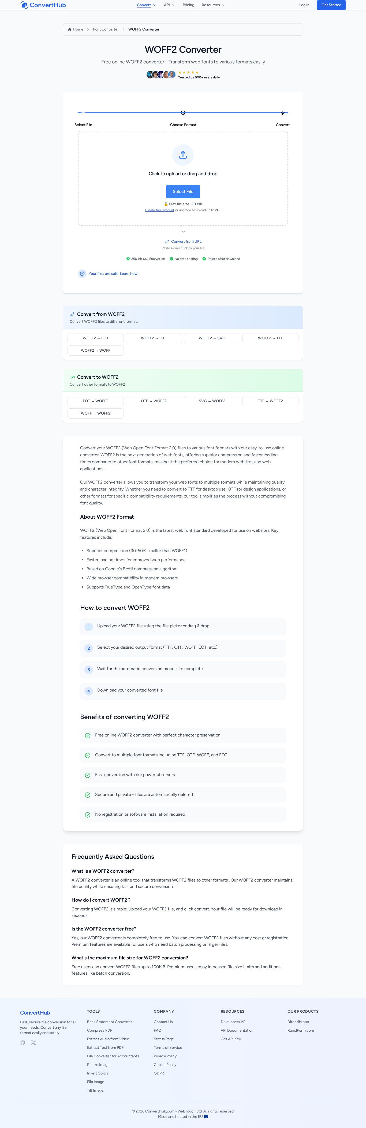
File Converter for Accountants (113, 1056)
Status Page (164, 1039)
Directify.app (298, 1022)
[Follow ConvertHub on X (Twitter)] (33, 1042)
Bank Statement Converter (109, 1022)
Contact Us (163, 1022)
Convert (144, 5)
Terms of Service (168, 1047)
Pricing (188, 5)
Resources (211, 5)
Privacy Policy (165, 1056)
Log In (304, 5)
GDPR (159, 1073)
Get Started (331, 5)
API (167, 5)
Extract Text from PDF (105, 1047)
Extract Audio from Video (108, 1039)
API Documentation (237, 1030)
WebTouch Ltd (190, 1111)
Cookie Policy (165, 1064)
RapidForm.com (300, 1030)
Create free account (159, 210)
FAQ (157, 1030)
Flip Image (95, 1082)
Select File (183, 191)
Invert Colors (98, 1073)
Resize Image (98, 1064)
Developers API (234, 1022)
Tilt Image (95, 1090)
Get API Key (231, 1039)
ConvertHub (35, 1012)
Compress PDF (99, 1030)
